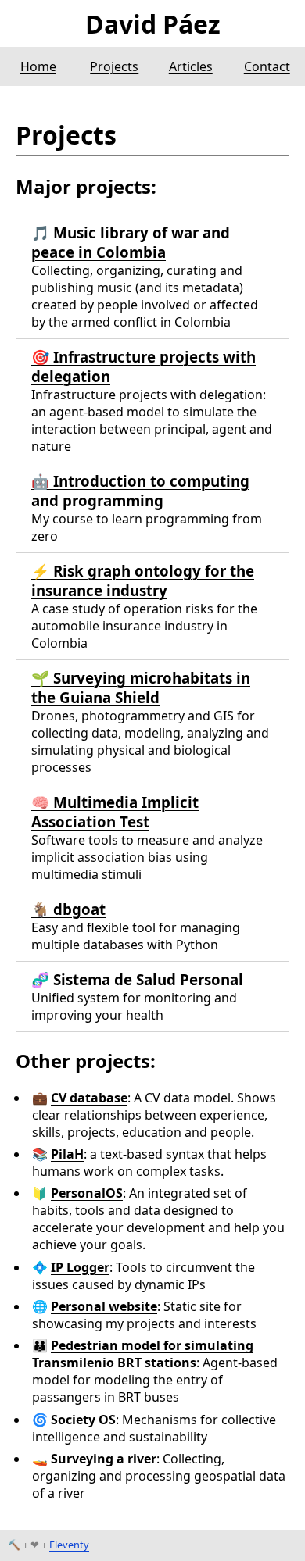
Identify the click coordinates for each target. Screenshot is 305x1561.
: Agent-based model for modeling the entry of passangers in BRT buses (155, 1371)
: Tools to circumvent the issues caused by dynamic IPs (143, 1276)
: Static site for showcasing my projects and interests (144, 1315)
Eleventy (69, 1545)
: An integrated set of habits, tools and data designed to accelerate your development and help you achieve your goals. (158, 1218)
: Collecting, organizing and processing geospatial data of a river (158, 1476)
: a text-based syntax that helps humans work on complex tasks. (149, 1162)
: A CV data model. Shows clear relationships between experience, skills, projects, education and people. (154, 1115)
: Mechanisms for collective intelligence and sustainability (154, 1428)
